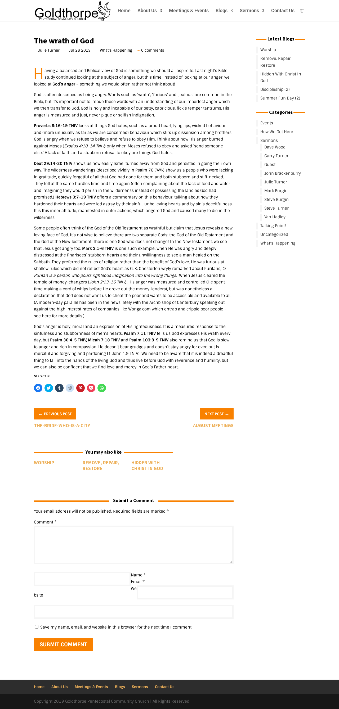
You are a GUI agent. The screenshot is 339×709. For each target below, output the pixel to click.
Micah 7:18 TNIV (104, 340)
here (46, 316)
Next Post (216, 413)
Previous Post (55, 413)
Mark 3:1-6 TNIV (98, 248)
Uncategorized (274, 234)
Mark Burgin (276, 190)
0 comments (153, 50)
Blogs (222, 11)
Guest (269, 164)
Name (138, 575)
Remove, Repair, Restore (101, 465)
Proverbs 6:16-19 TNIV (56, 125)
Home (124, 11)
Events (266, 123)
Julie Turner (49, 50)
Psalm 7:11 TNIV (140, 333)
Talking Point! (273, 225)
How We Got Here (276, 131)
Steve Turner (276, 208)
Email (138, 581)
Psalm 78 (144, 170)
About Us (147, 11)
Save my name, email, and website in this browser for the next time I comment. (116, 627)
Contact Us (283, 11)
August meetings (213, 425)
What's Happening (116, 50)
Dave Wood (275, 147)
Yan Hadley (275, 217)
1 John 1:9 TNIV (123, 353)
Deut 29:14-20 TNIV (53, 163)
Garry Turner (276, 156)
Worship (44, 462)
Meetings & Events (189, 11)
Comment (45, 522)
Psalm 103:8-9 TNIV (148, 340)
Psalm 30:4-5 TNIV (68, 340)
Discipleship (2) (275, 89)
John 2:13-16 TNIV (107, 282)
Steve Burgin (276, 199)
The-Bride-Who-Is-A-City (62, 425)
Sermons (249, 11)
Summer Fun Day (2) (280, 98)
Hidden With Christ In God (147, 465)
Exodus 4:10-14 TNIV (84, 146)
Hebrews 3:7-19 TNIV (75, 197)
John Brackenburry (282, 173)
